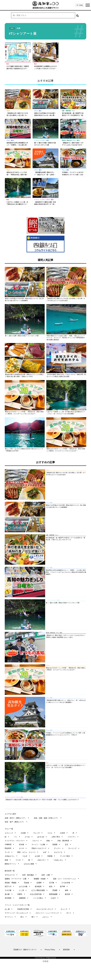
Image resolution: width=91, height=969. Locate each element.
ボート (70, 913)
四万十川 (9, 886)
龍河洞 (69, 894)
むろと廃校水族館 (40, 890)
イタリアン (73, 837)
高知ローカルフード (40, 848)
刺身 (8, 860)
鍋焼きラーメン (12, 864)
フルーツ (37, 841)
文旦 (68, 844)
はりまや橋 (24, 886)
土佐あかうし (11, 856)
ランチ (8, 852)
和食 (49, 841)
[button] (77, 15)
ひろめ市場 (67, 883)
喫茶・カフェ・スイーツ (27, 852)
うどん (51, 833)
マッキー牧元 (66, 856)
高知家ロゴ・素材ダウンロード (27, 950)
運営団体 (69, 950)
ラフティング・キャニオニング (18, 913)
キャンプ (65, 909)
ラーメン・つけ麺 (40, 844)
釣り (24, 917)
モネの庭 (9, 890)
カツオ (23, 848)
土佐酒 (24, 833)
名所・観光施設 (29, 875)
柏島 (68, 890)
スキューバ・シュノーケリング (48, 913)
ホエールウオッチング (46, 909)
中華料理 (9, 844)
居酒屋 (56, 844)
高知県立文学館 (24, 909)
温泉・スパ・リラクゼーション (66, 879)
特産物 (51, 856)
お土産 (39, 856)
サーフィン (10, 917)
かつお (29, 837)
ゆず (46, 852)
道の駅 (8, 894)
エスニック (10, 833)
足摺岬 (40, 883)
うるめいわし (59, 860)
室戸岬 (64, 886)
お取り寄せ (57, 837)
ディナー (58, 848)
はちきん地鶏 (30, 864)
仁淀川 (54, 898)
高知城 (28, 883)
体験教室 (23, 898)
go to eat (42, 837)
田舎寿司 (9, 848)
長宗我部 (9, 898)
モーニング (73, 848)
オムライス (59, 852)
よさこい (47, 917)
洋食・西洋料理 (64, 841)
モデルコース (11, 875)
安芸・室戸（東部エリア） (16, 822)
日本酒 (23, 844)
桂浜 (52, 886)
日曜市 (21, 894)
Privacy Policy (52, 950)
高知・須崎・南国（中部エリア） (47, 818)
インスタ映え (39, 898)
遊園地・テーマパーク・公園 (17, 879)
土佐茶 (64, 833)
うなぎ (26, 856)
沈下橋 (53, 883)
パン (17, 837)
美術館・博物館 (12, 883)
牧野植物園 (54, 894)
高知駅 (56, 890)
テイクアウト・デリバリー (16, 841)
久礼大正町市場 (37, 894)
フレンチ (38, 833)
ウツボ (19, 860)
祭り (35, 917)
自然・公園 (46, 875)
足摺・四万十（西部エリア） (17, 818)
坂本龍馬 (39, 886)
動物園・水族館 (41, 879)
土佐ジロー (42, 860)
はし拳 (8, 909)
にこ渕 (23, 890)
